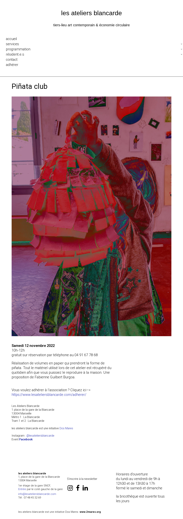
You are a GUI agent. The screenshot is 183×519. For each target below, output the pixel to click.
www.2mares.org (90, 511)
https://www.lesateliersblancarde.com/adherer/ (49, 394)
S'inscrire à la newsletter (82, 479)
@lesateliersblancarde (40, 435)
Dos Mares (66, 428)
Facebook (26, 439)
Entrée (22, 489)
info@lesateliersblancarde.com (37, 494)
